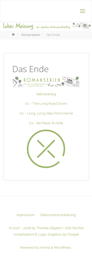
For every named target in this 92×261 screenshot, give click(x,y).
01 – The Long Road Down (46, 103)
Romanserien (30, 35)
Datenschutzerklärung (58, 215)
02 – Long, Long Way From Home (46, 113)
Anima (44, 247)
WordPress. (63, 247)
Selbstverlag (46, 94)
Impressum (25, 215)
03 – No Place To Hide (46, 123)
